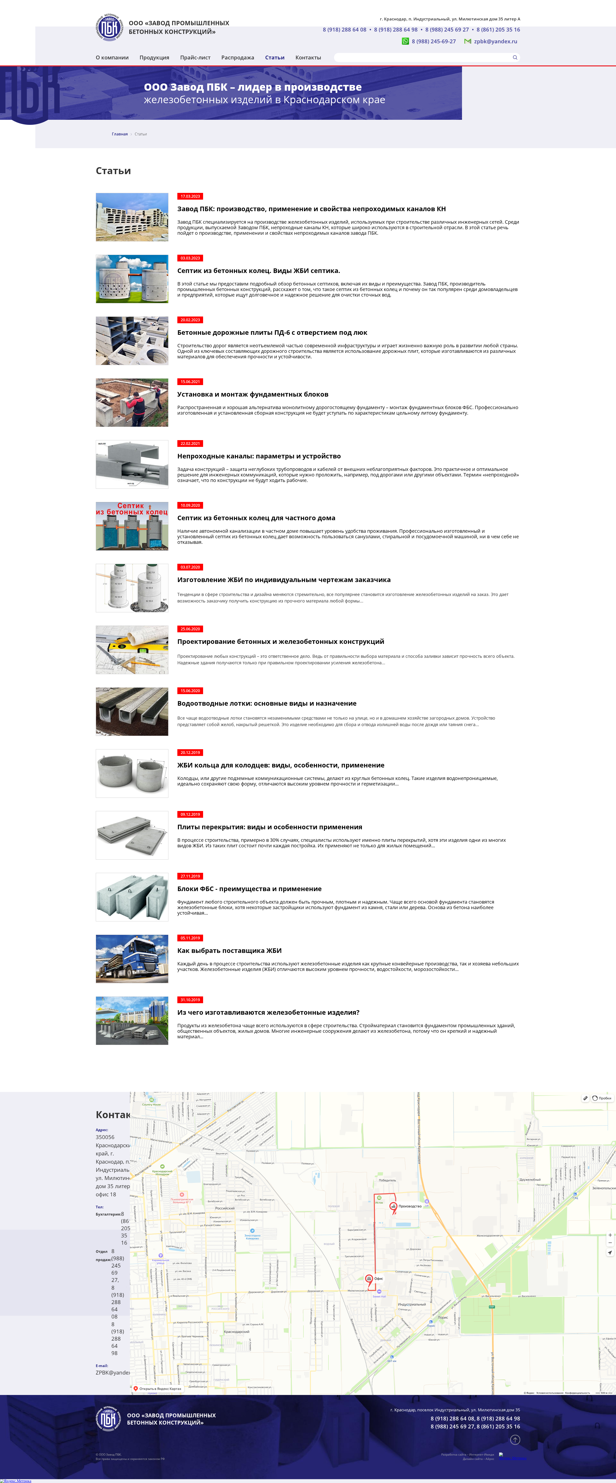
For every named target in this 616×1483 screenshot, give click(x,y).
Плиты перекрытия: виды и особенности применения (269, 826)
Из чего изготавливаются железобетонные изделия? (268, 1012)
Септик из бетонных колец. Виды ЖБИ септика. (258, 270)
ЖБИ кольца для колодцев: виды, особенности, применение (281, 765)
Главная (120, 134)
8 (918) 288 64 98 (396, 29)
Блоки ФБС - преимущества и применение (249, 888)
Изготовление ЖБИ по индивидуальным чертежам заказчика (284, 579)
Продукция (154, 57)
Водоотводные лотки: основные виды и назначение (267, 703)
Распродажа (237, 57)
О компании (112, 57)
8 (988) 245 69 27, (117, 1265)
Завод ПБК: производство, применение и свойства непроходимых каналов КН (311, 208)
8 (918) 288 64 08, (453, 1418)
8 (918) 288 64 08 (344, 29)
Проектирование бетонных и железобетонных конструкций (280, 641)
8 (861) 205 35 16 (498, 29)
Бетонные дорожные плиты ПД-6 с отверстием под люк (272, 332)
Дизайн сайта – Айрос (478, 1459)
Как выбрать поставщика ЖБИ (229, 950)
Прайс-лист (195, 57)
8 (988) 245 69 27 (447, 29)
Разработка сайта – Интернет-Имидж (467, 1454)
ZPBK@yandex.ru (117, 1372)
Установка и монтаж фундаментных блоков (252, 394)
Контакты (308, 57)
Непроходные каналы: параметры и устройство (259, 455)
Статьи (275, 57)
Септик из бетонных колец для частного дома (256, 517)
